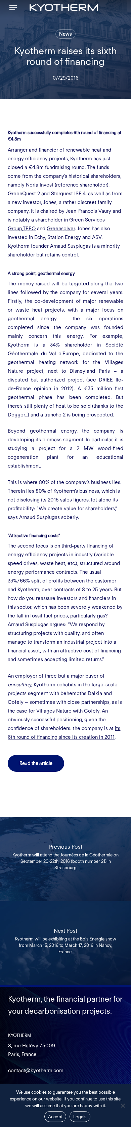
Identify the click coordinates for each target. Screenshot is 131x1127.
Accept (55, 1116)
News (65, 34)
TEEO (29, 229)
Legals (80, 1116)
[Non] (122, 1105)
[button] (13, 7)
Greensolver (61, 229)
